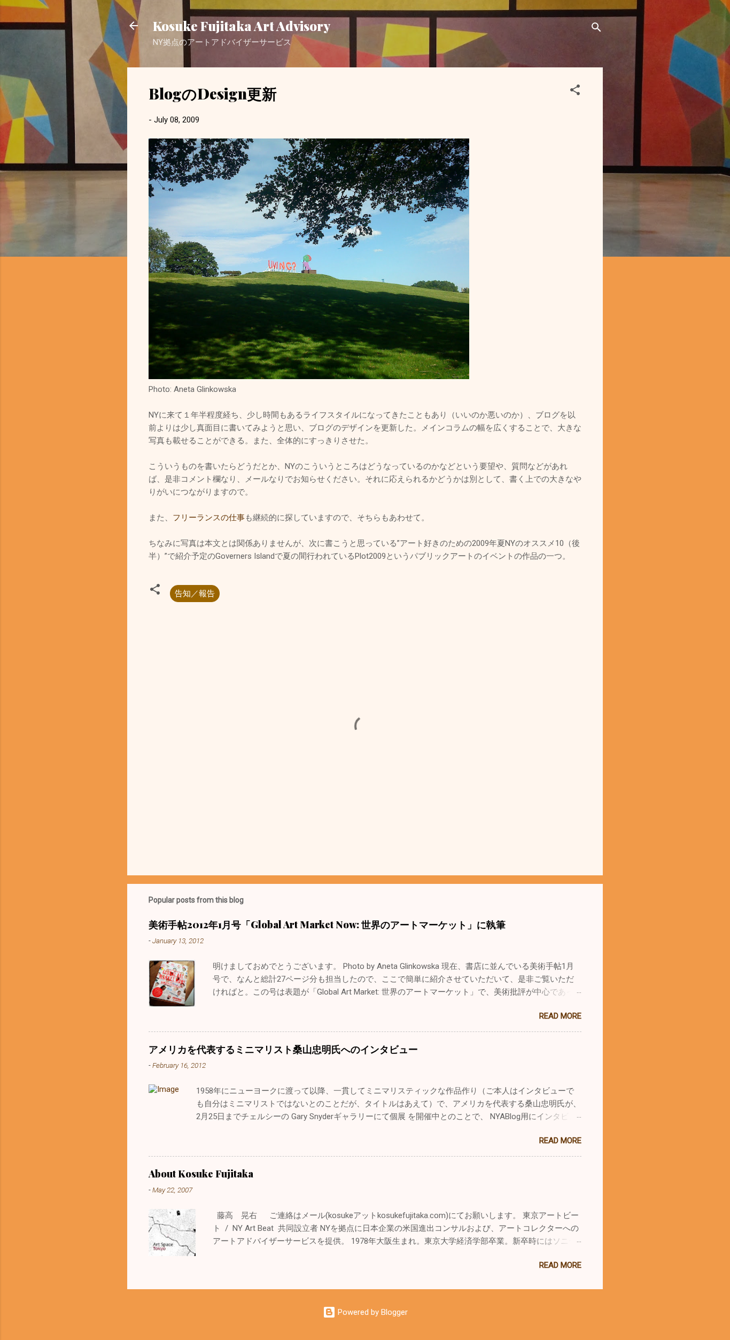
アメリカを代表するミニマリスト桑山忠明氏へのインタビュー (283, 1049)
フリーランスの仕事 (209, 517)
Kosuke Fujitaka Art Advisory (241, 25)
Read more (560, 1016)
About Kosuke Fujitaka (201, 1173)
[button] (575, 91)
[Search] (596, 29)
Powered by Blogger (372, 1312)
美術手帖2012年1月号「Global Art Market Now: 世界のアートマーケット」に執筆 (327, 924)
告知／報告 (195, 593)
